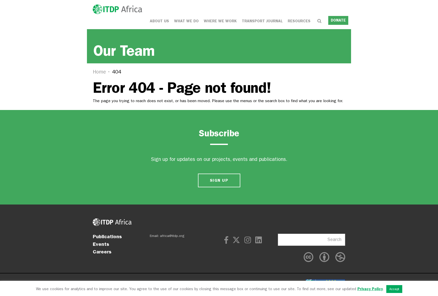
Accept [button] (394, 289)
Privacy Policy (370, 289)
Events (101, 244)
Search (334, 239)
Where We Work (220, 21)
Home (99, 72)
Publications (107, 236)
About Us (159, 21)
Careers (102, 252)
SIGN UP (219, 180)
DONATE (338, 20)
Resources (299, 21)
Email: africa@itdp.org (167, 236)
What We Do (186, 21)
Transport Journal (262, 21)
